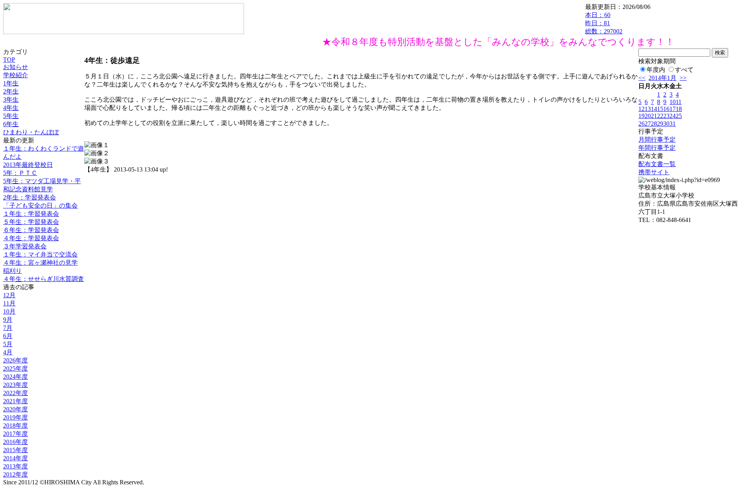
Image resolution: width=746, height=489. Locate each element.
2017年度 (15, 433)
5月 (7, 344)
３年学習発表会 (25, 246)
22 (660, 116)
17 (672, 109)
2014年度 (15, 458)
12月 (9, 295)
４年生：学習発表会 (31, 238)
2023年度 (15, 384)
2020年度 (15, 409)
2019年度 (15, 417)
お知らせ (15, 67)
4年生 (11, 107)
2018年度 (15, 425)
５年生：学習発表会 (31, 221)
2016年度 (15, 442)
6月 (7, 336)
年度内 (656, 69)
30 (666, 123)
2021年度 (15, 401)
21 (654, 116)
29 (660, 123)
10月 (9, 311)
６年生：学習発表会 (31, 230)
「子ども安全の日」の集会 (40, 205)
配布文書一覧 (657, 164)
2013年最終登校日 (28, 164)
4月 (7, 352)
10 (672, 102)
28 (654, 123)
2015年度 (15, 450)
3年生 (11, 99)
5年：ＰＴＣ (20, 173)
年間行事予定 (657, 147)
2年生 (11, 91)
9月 (7, 319)
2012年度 (15, 474)
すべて (684, 69)
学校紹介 (15, 75)
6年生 (11, 124)
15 (660, 109)
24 (672, 116)
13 (648, 109)
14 (654, 109)
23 (666, 116)
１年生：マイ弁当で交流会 (40, 254)
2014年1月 (662, 78)
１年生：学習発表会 (31, 213)
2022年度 (15, 393)
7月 (7, 327)
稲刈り (12, 270)
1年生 (11, 83)
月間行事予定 (657, 139)
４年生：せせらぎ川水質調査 (43, 279)
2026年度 (15, 360)
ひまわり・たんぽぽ (31, 132)
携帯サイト (653, 172)
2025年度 (15, 368)
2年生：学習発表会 (29, 197)
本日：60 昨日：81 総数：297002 (603, 23)
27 (648, 123)
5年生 (11, 116)
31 (672, 123)
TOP (9, 59)
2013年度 (15, 466)
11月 (9, 303)
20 (648, 116)
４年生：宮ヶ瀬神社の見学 (40, 262)
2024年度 (15, 376)
